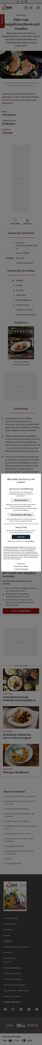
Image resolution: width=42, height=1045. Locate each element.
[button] (21, 537)
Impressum (21, 564)
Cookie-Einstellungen (21, 569)
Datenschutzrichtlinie (21, 566)
